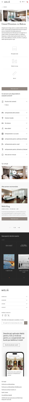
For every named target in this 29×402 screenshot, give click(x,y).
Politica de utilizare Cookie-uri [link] (9, 389)
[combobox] (23, 1)
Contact (4, 307)
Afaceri (3, 303)
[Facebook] (3, 315)
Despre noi (4, 296)
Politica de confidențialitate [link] (8, 384)
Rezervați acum (14, 88)
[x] (8, 315)
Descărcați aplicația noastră (11, 345)
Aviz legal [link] (4, 381)
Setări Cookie (5, 392)
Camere (5, 6)
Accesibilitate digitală (7, 395)
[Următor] (19, 227)
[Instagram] (5, 315)
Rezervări (4, 300)
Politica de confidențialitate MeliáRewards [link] (12, 387)
